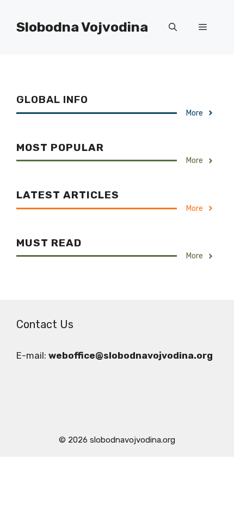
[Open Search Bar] (173, 27)
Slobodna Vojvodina (82, 27)
